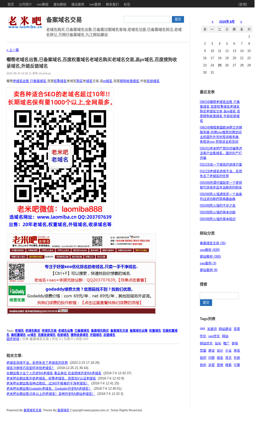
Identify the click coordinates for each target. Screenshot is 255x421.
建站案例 (77, 4)
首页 (10, 4)
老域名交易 (49, 330)
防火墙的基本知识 (218, 219)
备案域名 (63, 410)
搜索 (228, 365)
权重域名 (60, 81)
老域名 (19, 330)
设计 (220, 350)
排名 (237, 350)
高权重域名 (18, 335)
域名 (89, 81)
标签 (127, 4)
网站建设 (225, 329)
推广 (226, 343)
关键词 (212, 329)
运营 (211, 365)
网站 (225, 336)
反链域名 (153, 81)
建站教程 (59, 4)
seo (202, 328)
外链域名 (96, 335)
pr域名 (107, 81)
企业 (228, 350)
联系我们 (112, 4)
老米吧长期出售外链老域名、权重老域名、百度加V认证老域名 (51, 378)
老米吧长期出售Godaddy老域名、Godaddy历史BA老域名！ (49, 388)
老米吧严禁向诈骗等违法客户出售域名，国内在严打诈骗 (221, 153)
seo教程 (42, 4)
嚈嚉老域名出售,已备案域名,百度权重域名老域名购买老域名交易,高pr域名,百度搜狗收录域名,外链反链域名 (220, 111)
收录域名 (63, 335)
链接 (235, 343)
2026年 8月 (227, 21)
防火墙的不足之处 (218, 205)
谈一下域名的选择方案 (221, 164)
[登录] (243, 4)
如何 (203, 358)
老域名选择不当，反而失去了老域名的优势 (37, 363)
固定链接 (12, 339)
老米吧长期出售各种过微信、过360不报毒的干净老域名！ (47, 383)
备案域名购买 (100, 330)
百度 (237, 329)
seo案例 (95, 4)
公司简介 (25, 4)
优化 (203, 336)
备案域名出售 (139, 330)
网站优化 (206, 343)
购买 (79, 81)
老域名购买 (32, 330)
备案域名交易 (64, 19)
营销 (220, 365)
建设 (211, 350)
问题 (211, 358)
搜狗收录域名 (129, 81)
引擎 (237, 365)
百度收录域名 (47, 335)
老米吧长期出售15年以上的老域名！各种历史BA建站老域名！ (50, 394)
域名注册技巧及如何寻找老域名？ (30, 368)
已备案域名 (38, 81)
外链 (237, 358)
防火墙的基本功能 (218, 212)
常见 (228, 358)
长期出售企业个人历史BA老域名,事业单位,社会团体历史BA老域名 (53, 373)
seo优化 (214, 336)
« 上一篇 (12, 50)
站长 (218, 343)
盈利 (203, 365)
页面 (203, 350)
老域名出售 (21, 81)
